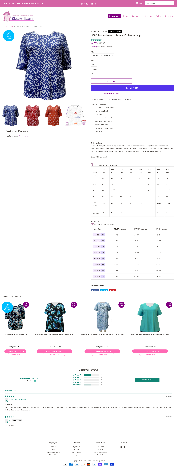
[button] (96, 40)
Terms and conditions (53, 452)
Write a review (23, 136)
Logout (77, 455)
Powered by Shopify (99, 461)
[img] (10, 396)
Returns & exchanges (100, 452)
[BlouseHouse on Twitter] (121, 447)
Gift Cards (100, 455)
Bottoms (135, 16)
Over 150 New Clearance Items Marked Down (23, 3)
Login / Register (77, 452)
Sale (158, 16)
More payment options (111, 93)
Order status (77, 449)
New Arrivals (114, 16)
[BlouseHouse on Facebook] (125, 447)
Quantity (94, 69)
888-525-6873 (88, 3)
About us (53, 447)
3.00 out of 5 (35, 378)
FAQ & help (100, 447)
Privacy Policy (53, 455)
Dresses (148, 16)
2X (12, 26)
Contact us (53, 449)
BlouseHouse (88, 461)
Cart (141, 3)
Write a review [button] (147, 380)
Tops (125, 16)
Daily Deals (169, 16)
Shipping (94, 47)
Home (5, 26)
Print (92, 52)
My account (76, 447)
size (92, 61)
